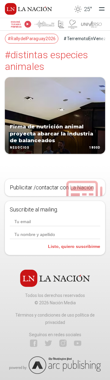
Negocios (19, 147)
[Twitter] (48, 343)
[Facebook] (33, 343)
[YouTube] (77, 343)
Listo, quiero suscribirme (74, 246)
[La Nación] (28, 9)
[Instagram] (63, 343)
